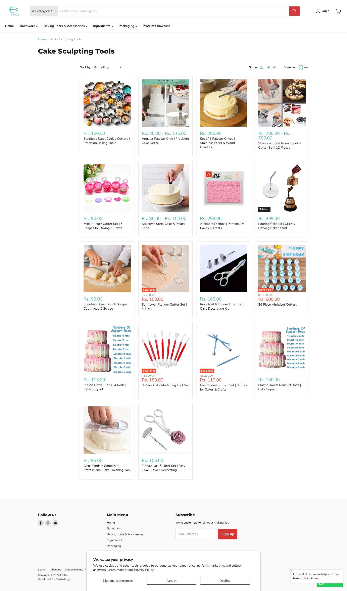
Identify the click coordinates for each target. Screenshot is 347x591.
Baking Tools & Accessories (65, 26)
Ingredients (102, 26)
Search (42, 569)
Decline (225, 581)
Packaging (127, 26)
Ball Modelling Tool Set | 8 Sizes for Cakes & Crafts (223, 387)
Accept (171, 581)
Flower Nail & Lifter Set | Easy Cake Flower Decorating (163, 468)
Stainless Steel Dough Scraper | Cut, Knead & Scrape (107, 306)
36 (268, 67)
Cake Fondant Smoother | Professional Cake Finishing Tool (107, 468)
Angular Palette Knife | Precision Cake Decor (165, 140)
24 (261, 67)
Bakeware (28, 26)
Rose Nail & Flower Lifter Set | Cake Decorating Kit (222, 306)
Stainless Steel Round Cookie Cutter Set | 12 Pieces (279, 145)
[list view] (306, 67)
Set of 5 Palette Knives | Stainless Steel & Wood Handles (217, 142)
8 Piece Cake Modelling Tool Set (165, 385)
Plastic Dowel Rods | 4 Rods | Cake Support (105, 387)
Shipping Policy (74, 569)
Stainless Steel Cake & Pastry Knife (163, 226)
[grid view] (300, 67)
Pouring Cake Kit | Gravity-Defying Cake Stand (277, 226)
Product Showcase (156, 26)
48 (274, 67)
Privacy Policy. (144, 570)
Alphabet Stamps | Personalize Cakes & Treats (222, 226)
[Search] (294, 11)
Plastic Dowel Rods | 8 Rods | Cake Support (279, 387)
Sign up (227, 534)
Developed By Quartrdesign (54, 579)
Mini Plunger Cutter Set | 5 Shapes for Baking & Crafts (103, 226)
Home (9, 26)
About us (55, 569)
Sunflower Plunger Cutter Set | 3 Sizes (164, 306)
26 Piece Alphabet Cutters (277, 304)
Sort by (85, 67)
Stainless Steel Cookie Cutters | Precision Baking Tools (107, 140)
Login (325, 11)
